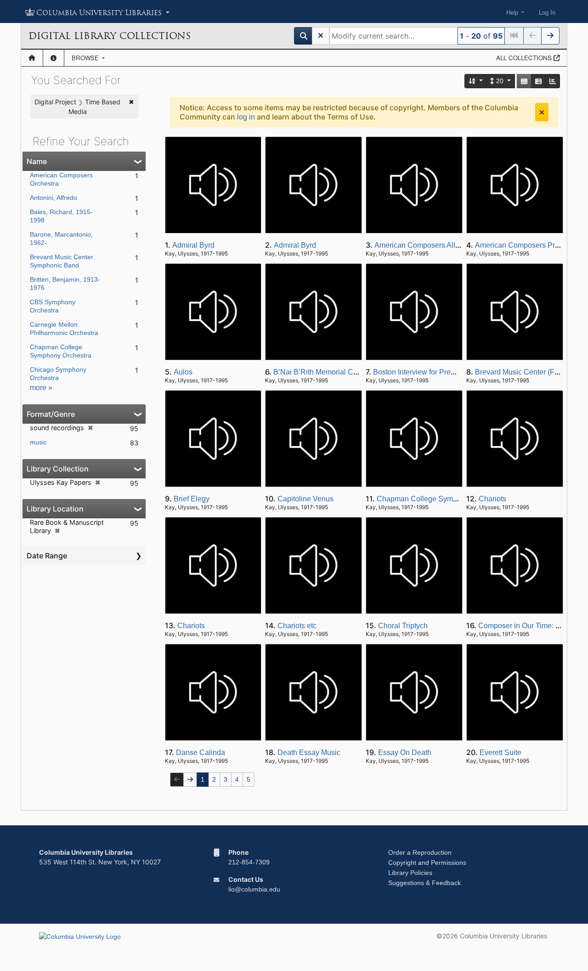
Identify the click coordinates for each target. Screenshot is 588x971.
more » (41, 388)
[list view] (538, 81)
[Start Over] (320, 36)
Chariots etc (297, 626)
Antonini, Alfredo (53, 197)
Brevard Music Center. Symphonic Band (62, 261)
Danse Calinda (200, 752)
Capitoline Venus (305, 499)
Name (37, 161)
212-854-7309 (249, 862)
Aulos (183, 372)
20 (499, 81)
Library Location (55, 508)
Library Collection (58, 468)
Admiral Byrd (193, 245)
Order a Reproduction (420, 852)
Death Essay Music (308, 752)
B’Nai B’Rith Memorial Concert (323, 372)
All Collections (525, 57)
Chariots (492, 499)
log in (246, 117)
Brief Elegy (191, 499)
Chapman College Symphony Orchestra (442, 499)
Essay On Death (404, 752)
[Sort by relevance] (475, 81)
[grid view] (524, 81)
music (38, 442)
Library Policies (410, 872)
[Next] (550, 36)
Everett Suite (500, 752)
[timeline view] (552, 81)
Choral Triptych (403, 626)
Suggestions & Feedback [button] (424, 882)
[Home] (32, 58)
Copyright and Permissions (427, 862)
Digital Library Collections (109, 35)
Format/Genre (51, 414)
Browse (86, 57)
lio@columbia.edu (254, 889)
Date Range (47, 555)
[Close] (541, 112)
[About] (53, 58)
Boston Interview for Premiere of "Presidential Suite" (457, 372)
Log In (547, 12)
